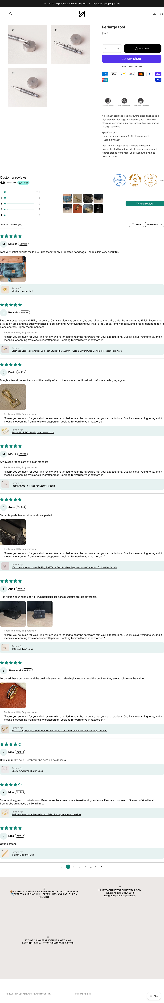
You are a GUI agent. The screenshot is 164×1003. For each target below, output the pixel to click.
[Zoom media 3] (27, 87)
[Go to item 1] (67, 198)
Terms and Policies (82, 994)
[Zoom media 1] (27, 44)
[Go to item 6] (77, 208)
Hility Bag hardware (23, 994)
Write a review (144, 203)
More (162, 180)
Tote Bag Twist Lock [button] (22, 649)
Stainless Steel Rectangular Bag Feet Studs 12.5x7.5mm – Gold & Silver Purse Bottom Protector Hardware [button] (67, 350)
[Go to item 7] (88, 208)
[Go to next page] (102, 867)
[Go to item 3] (88, 198)
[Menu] (3, 13)
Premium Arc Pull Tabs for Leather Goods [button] (33, 485)
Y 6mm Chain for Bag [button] (23, 854)
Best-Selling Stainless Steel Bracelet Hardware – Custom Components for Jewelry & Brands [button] (59, 730)
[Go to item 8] (98, 208)
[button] (20, 192)
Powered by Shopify (42, 994)
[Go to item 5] (67, 208)
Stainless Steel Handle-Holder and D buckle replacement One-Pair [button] (46, 814)
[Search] (10, 13)
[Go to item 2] (77, 198)
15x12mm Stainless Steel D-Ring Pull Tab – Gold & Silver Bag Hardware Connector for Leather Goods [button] (64, 567)
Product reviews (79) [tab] (11, 224)
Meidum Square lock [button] (22, 291)
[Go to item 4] (98, 198)
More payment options (132, 66)
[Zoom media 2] (70, 44)
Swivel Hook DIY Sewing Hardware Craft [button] (33, 432)
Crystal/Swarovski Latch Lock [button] (27, 770)
